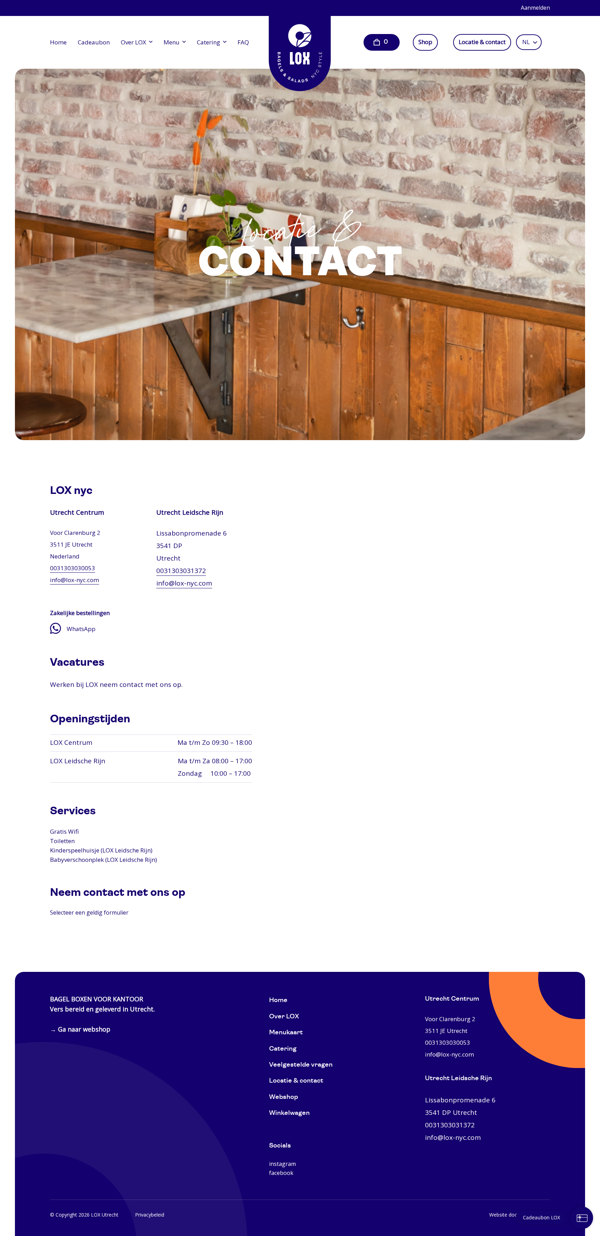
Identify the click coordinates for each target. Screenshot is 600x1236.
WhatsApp (81, 629)
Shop (425, 42)
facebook (281, 1173)
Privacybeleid (149, 1214)
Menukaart (286, 1032)
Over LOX (133, 42)
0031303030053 (72, 568)
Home (58, 42)
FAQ (243, 42)
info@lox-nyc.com (74, 580)
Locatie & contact (482, 42)
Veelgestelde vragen (301, 1065)
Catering (208, 42)
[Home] (300, 49)
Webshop (283, 1097)
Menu (172, 42)
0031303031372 (181, 570)
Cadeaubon (94, 42)
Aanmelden (535, 7)
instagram (282, 1164)
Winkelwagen (289, 1113)
